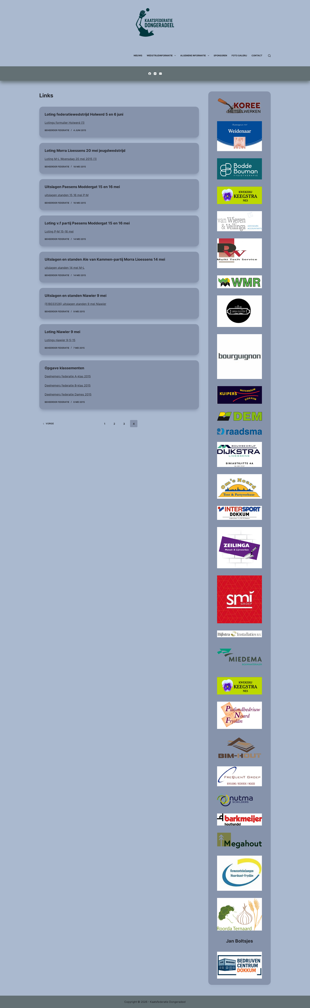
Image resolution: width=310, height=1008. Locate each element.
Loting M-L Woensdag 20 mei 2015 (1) (71, 159)
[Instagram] (155, 73)
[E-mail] (160, 73)
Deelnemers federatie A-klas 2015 (68, 376)
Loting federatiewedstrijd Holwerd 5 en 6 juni (84, 114)
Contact (257, 55)
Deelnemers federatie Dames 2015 (68, 394)
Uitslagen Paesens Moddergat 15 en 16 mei (82, 187)
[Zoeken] (269, 55)
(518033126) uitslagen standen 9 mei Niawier (75, 304)
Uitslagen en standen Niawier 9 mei (75, 295)
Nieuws (138, 55)
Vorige (50, 423)
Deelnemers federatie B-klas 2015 (68, 385)
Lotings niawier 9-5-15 (60, 340)
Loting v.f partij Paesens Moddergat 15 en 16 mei (87, 223)
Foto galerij (239, 55)
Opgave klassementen (64, 368)
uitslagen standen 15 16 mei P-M (66, 195)
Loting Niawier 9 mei (62, 332)
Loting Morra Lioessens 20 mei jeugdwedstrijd (85, 150)
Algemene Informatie (193, 55)
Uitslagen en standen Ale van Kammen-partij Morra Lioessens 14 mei (105, 259)
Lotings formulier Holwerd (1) (64, 122)
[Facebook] (149, 73)
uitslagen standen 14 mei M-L (64, 267)
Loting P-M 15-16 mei (59, 231)
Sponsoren (220, 55)
